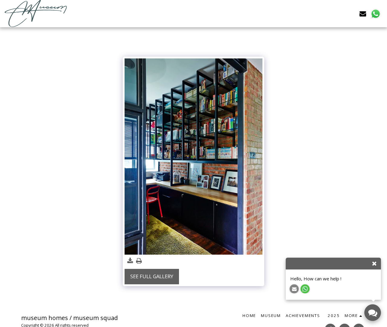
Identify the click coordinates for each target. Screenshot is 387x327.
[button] (363, 13)
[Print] (139, 261)
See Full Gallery (151, 276)
